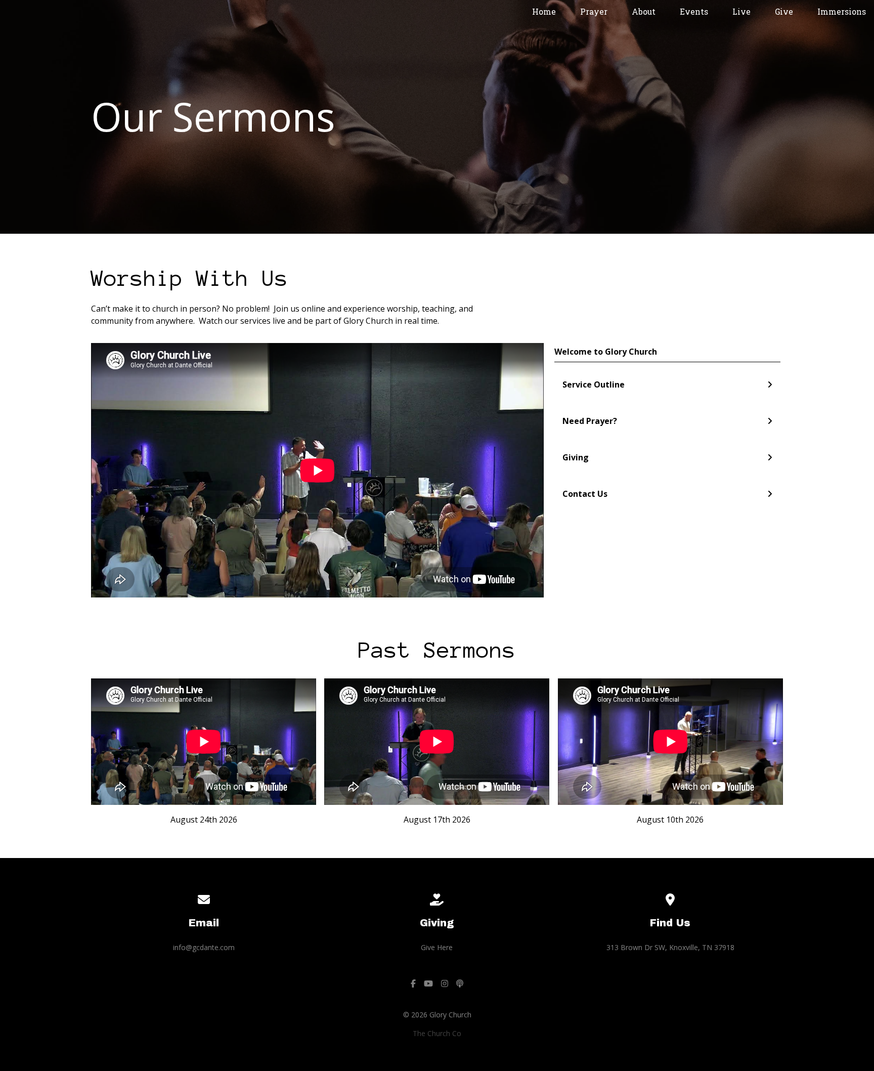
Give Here (437, 947)
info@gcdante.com (204, 947)
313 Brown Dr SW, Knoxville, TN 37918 (670, 947)
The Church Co (437, 1033)
